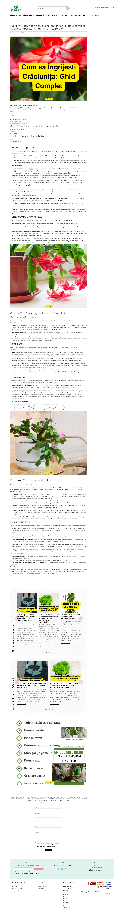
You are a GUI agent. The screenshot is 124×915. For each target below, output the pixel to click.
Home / (12, 20)
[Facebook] (58, 868)
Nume (37, 813)
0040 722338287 (97, 867)
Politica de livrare (17, 893)
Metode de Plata (42, 886)
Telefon (37, 826)
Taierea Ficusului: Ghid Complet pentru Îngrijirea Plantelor (70, 616)
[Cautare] (68, 8)
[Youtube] (62, 868)
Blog (97, 15)
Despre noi (15, 886)
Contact (14, 895)
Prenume (38, 820)
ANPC (39, 893)
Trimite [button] (49, 850)
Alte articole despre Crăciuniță (13, 694)
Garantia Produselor (43, 890)
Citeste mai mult (21, 644)
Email (36, 807)
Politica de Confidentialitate (20, 890)
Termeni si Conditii (17, 888)
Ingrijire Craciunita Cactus (24, 20)
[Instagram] (65, 868)
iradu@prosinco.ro (96, 870)
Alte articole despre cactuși (13, 637)
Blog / (15, 20)
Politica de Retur (42, 888)
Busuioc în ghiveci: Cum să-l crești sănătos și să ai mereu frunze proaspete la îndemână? (49, 618)
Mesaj (37, 832)
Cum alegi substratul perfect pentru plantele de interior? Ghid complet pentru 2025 (27, 617)
